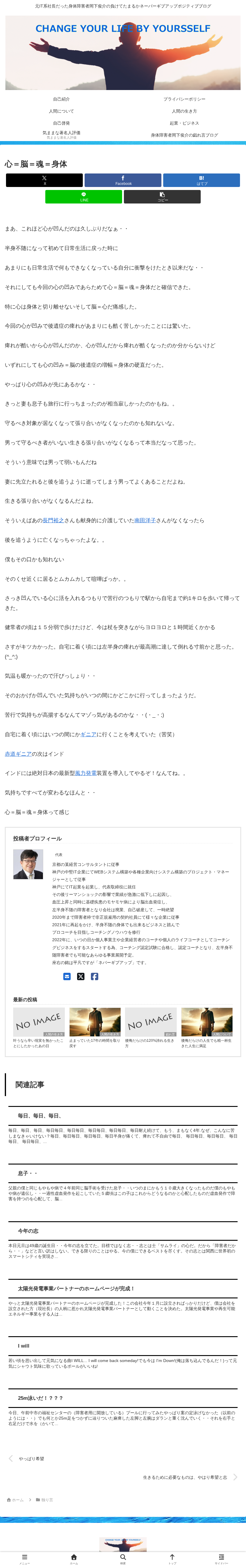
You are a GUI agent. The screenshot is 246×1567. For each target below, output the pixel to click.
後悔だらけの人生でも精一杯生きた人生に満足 (206, 1043)
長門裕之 (53, 520)
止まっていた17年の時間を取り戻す (94, 1043)
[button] (162, 196)
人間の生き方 (54, 1034)
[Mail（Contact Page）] (67, 976)
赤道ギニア (18, 754)
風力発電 (86, 773)
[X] (81, 976)
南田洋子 (145, 520)
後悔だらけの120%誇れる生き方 (149, 1043)
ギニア (88, 734)
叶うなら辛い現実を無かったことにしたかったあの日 (38, 1043)
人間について (222, 1034)
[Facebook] (94, 976)
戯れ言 (170, 1034)
